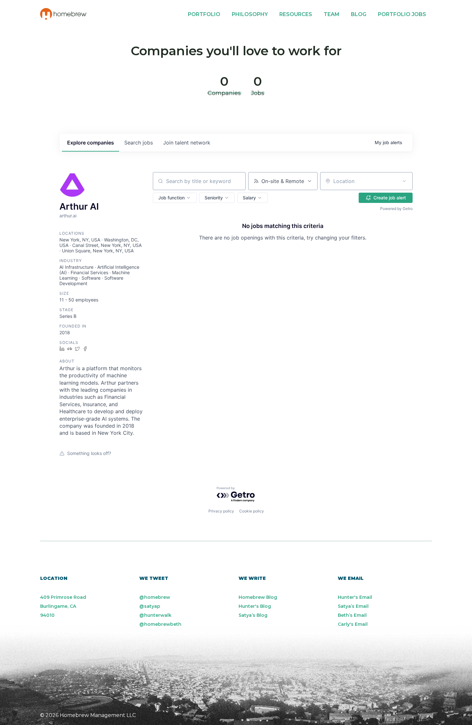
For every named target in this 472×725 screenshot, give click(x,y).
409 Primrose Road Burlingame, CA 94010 (63, 606)
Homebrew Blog (258, 597)
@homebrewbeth (160, 624)
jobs (138, 142)
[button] (175, 198)
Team (331, 14)
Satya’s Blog (253, 615)
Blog (358, 14)
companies (90, 142)
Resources (295, 14)
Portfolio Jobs (402, 14)
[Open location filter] (404, 181)
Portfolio (204, 14)
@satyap (149, 606)
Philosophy (250, 14)
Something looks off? (89, 453)
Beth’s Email (352, 615)
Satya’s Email (353, 606)
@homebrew (154, 597)
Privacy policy (221, 511)
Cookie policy (251, 511)
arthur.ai (67, 215)
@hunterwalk (155, 615)
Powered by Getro (396, 208)
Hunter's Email (355, 597)
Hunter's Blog (255, 606)
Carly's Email (353, 624)
